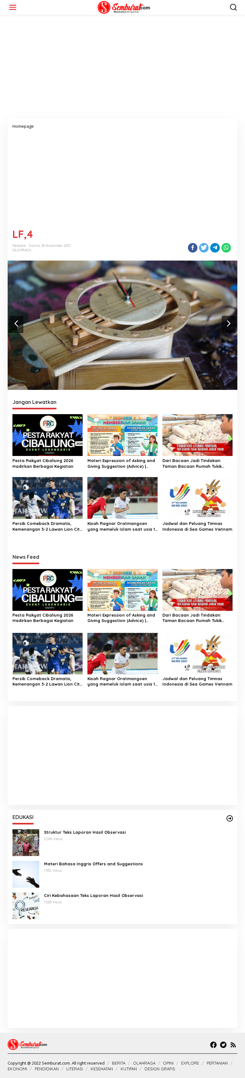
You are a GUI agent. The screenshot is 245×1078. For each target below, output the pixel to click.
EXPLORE (190, 1063)
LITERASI (74, 1068)
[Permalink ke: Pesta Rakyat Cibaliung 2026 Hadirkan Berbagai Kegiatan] (47, 434)
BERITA (118, 1063)
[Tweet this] (204, 248)
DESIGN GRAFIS (160, 1068)
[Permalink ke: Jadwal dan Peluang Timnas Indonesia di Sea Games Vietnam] (197, 497)
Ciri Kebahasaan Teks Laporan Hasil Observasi (93, 895)
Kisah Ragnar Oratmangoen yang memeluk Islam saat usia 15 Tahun (122, 526)
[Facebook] (213, 1045)
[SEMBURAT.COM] (124, 7)
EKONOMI (17, 1068)
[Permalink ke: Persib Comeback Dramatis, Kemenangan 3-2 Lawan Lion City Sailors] (47, 497)
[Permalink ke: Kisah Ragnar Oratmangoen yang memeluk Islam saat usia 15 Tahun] (122, 497)
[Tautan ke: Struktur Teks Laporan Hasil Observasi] (25, 842)
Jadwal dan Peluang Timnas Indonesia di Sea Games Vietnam (197, 526)
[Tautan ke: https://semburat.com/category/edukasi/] (230, 818)
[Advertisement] (122, 69)
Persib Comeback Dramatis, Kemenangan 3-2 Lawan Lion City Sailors (47, 526)
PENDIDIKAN (47, 1068)
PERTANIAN (217, 1063)
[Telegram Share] (215, 248)
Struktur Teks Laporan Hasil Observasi (85, 832)
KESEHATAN (102, 1068)
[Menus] (13, 7)
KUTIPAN (129, 1068)
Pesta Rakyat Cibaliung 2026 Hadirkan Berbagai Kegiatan (42, 463)
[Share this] (192, 248)
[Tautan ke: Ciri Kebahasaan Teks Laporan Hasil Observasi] (25, 905)
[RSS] (233, 1045)
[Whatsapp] (226, 248)
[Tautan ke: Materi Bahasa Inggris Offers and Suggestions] (25, 874)
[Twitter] (223, 1045)
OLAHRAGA (21, 250)
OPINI (168, 1063)
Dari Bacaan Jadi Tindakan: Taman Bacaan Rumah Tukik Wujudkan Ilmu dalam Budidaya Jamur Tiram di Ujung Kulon (196, 463)
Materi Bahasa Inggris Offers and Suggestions (93, 863)
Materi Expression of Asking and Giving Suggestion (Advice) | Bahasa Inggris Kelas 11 (121, 463)
